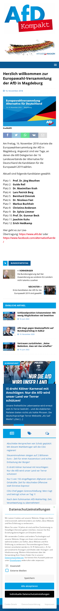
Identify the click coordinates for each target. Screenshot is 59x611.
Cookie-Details (11, 604)
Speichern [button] (29, 578)
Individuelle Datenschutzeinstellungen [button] (29, 594)
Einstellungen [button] (15, 560)
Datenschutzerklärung (14, 557)
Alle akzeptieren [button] (29, 586)
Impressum (49, 604)
